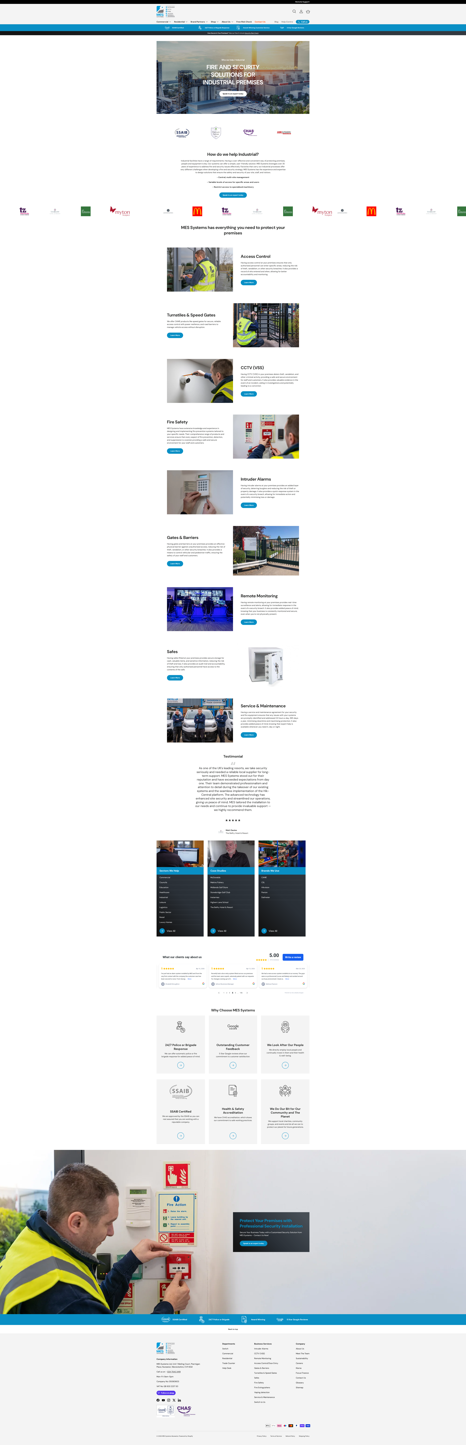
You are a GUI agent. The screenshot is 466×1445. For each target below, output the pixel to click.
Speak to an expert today (233, 94)
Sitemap (299, 1387)
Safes (256, 1378)
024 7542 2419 (174, 1371)
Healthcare (164, 892)
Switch (225, 1348)
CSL (263, 882)
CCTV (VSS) (259, 1353)
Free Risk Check (244, 22)
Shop (213, 22)
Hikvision (265, 887)
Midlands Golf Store (219, 887)
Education (163, 887)
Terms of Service (276, 1436)
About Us (226, 22)
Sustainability (302, 1358)
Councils (163, 882)
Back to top (233, 1329)
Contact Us (260, 22)
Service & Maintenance (264, 1397)
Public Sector (165, 912)
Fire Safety (259, 1382)
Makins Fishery (217, 882)
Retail (162, 917)
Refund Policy (290, 1436)
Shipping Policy (304, 1436)
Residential (179, 22)
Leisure (162, 902)
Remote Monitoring (262, 1358)
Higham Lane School (219, 902)
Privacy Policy (261, 1436)
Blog (277, 22)
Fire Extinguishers (262, 1387)
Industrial (163, 897)
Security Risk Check (251, 33)
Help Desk (226, 1368)
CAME (264, 877)
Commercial (162, 22)
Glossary (300, 1382)
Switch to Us (259, 1402)
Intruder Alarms (261, 1348)
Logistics (163, 907)
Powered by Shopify (186, 1436)
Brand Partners (198, 22)
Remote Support (302, 2)
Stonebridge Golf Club (220, 892)
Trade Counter (228, 1363)
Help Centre (287, 22)
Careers (299, 1363)
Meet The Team (302, 1353)
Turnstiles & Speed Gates (265, 1373)
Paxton (264, 892)
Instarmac (214, 897)
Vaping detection (262, 1392)
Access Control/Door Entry (266, 1363)
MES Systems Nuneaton (170, 1436)
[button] (308, 11)
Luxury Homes (165, 922)
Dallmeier (265, 897)
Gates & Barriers (261, 1368)
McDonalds (215, 877)
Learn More (249, 282)
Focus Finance (302, 1373)
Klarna (298, 1368)
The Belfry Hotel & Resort (221, 907)
